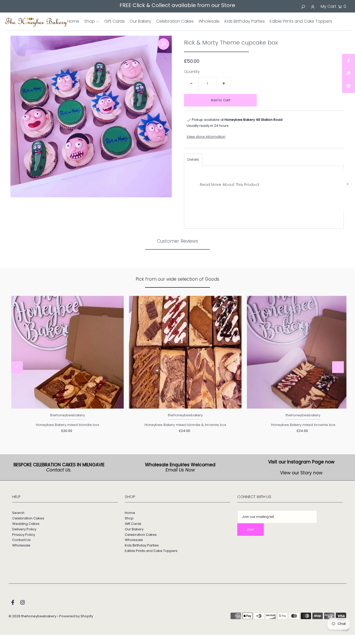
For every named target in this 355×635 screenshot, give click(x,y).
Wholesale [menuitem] (209, 21)
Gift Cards (133, 523)
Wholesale (21, 545)
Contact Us (21, 539)
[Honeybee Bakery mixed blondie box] (67, 352)
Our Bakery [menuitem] (140, 21)
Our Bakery (134, 529)
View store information (206, 136)
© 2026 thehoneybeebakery (32, 616)
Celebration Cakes (28, 518)
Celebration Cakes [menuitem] (175, 21)
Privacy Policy (23, 534)
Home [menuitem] (73, 21)
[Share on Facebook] (348, 60)
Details (193, 159)
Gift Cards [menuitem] (114, 21)
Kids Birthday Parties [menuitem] (245, 21)
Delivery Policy (24, 529)
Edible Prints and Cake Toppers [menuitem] (301, 21)
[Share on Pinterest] (348, 86)
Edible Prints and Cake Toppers (151, 550)
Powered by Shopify (76, 616)
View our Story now (301, 473)
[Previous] (17, 367)
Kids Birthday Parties (142, 545)
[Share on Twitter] (348, 73)
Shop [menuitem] (89, 21)
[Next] (338, 367)
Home (130, 512)
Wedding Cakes (26, 523)
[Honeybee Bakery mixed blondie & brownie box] (185, 352)
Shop (129, 518)
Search (18, 512)
